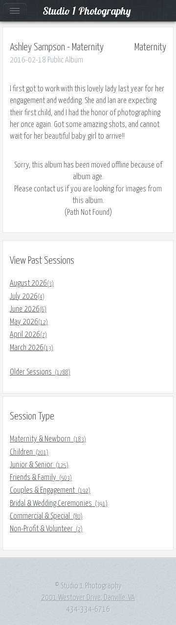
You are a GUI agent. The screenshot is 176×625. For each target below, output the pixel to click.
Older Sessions (40, 372)
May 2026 (29, 322)
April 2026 (28, 334)
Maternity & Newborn (48, 439)
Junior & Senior (39, 465)
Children (29, 452)
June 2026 (28, 309)
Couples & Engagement (50, 490)
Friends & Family (41, 477)
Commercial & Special (46, 516)
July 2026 (27, 296)
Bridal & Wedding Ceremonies (59, 503)
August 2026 (32, 283)
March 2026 (31, 348)
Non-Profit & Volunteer (46, 529)
